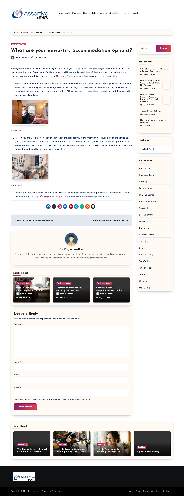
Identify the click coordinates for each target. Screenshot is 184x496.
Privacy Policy (142, 491)
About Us (155, 491)
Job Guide (144, 208)
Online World (145, 228)
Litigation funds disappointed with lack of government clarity (109, 290)
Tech (125, 13)
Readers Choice (146, 235)
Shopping (143, 241)
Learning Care (146, 215)
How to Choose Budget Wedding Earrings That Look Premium (109, 452)
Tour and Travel (146, 268)
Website (17, 387)
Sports (103, 13)
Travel (134, 13)
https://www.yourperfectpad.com (51, 196)
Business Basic (18, 44)
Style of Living (146, 254)
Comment (19, 324)
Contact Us (167, 491)
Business (76, 13)
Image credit (17, 130)
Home (60, 13)
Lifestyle (114, 13)
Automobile (144, 168)
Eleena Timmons (27, 293)
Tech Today (144, 261)
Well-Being (144, 288)
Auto (67, 13)
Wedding (143, 281)
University (61, 76)
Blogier (45, 491)
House (86, 13)
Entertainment (146, 188)
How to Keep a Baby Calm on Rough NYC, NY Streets (150, 83)
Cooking (143, 181)
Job (94, 13)
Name (17, 362)
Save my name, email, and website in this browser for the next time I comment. (53, 399)
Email (17, 374)
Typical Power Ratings (150, 111)
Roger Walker (24, 57)
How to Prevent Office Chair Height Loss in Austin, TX (31, 290)
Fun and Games (146, 195)
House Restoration (148, 201)
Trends (142, 274)
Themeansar (57, 491)
